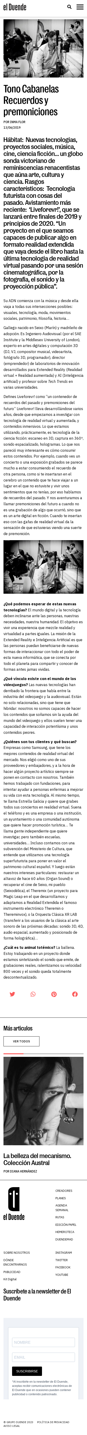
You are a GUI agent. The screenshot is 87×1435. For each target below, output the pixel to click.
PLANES (60, 1198)
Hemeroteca (64, 1232)
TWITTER (61, 1260)
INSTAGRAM (63, 1253)
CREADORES (63, 1191)
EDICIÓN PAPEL (65, 1225)
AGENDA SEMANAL (61, 1207)
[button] (69, 7)
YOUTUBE (61, 1275)
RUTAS (59, 1217)
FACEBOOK (63, 1267)
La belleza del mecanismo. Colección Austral (37, 1159)
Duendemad (64, 1239)
